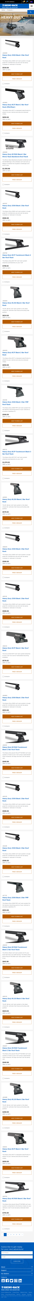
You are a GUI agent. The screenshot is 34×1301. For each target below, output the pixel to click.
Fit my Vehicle (9, 1)
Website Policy (24, 1292)
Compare (7, 83)
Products (10, 10)
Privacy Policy (16, 1292)
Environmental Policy (10, 1294)
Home (3, 10)
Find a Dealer (17, 79)
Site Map (29, 1294)
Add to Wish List (17, 74)
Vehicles (24, 1294)
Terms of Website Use (6, 1292)
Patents (18, 1294)
